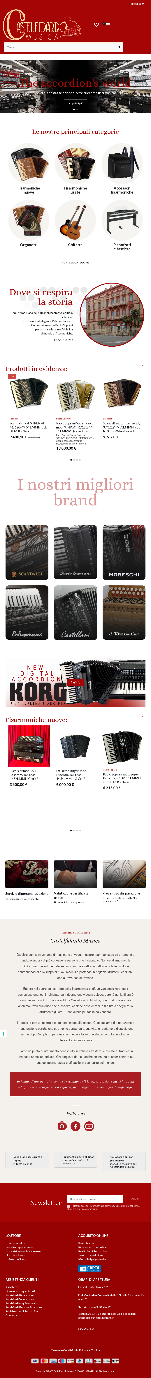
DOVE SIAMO (63, 339)
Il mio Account (87, 1243)
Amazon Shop (17, 1259)
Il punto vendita (15, 1243)
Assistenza (12, 1287)
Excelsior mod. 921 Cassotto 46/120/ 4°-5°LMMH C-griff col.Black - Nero (24, 777)
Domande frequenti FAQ (21, 1291)
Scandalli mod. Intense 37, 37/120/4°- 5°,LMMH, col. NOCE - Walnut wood (121, 427)
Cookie (95, 1350)
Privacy (84, 1350)
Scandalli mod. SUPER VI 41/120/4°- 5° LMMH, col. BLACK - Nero (28, 427)
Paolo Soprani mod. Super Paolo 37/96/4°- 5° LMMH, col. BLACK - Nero (122, 778)
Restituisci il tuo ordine (92, 1251)
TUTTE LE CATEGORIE (75, 262)
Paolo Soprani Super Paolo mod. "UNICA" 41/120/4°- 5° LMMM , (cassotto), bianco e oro (74, 429)
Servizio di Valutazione (20, 1299)
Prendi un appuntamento (21, 1247)
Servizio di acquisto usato (22, 1303)
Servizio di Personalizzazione (24, 1307)
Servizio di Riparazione (20, 1295)
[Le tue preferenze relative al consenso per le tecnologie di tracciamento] (3, 1033)
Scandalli (14, 418)
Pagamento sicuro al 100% (78, 1156)
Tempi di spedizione (90, 1255)
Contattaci (12, 1315)
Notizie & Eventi (16, 1255)
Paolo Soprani (63, 418)
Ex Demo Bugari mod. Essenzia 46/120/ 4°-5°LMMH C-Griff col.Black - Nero (71, 777)
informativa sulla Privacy (102, 1205)
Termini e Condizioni (64, 1350)
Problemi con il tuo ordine (22, 1311)
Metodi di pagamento (92, 1259)
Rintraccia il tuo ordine (92, 1247)
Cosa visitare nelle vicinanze (23, 1251)
